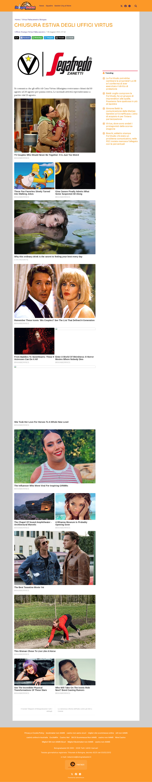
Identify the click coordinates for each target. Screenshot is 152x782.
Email (71, 38)
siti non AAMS (122, 733)
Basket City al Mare (63, 6)
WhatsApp (38, 38)
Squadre (49, 6)
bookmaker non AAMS (55, 733)
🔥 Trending (107, 73)
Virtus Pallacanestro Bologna (34, 19)
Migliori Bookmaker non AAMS (80, 742)
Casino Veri (65, 737)
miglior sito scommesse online (101, 733)
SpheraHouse (80, 777)
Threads (61, 38)
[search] (136, 5)
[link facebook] (126, 5)
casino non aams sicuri (76, 733)
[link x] (122, 5)
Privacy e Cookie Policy (34, 733)
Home (17, 19)
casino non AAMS (105, 737)
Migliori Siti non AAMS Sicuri (54, 742)
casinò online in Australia (37, 737)
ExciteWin (54, 737)
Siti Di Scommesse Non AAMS (84, 737)
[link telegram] (130, 5)
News (41, 6)
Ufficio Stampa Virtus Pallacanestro (30, 32)
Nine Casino (120, 737)
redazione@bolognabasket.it (79, 757)
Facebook (26, 38)
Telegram (50, 38)
